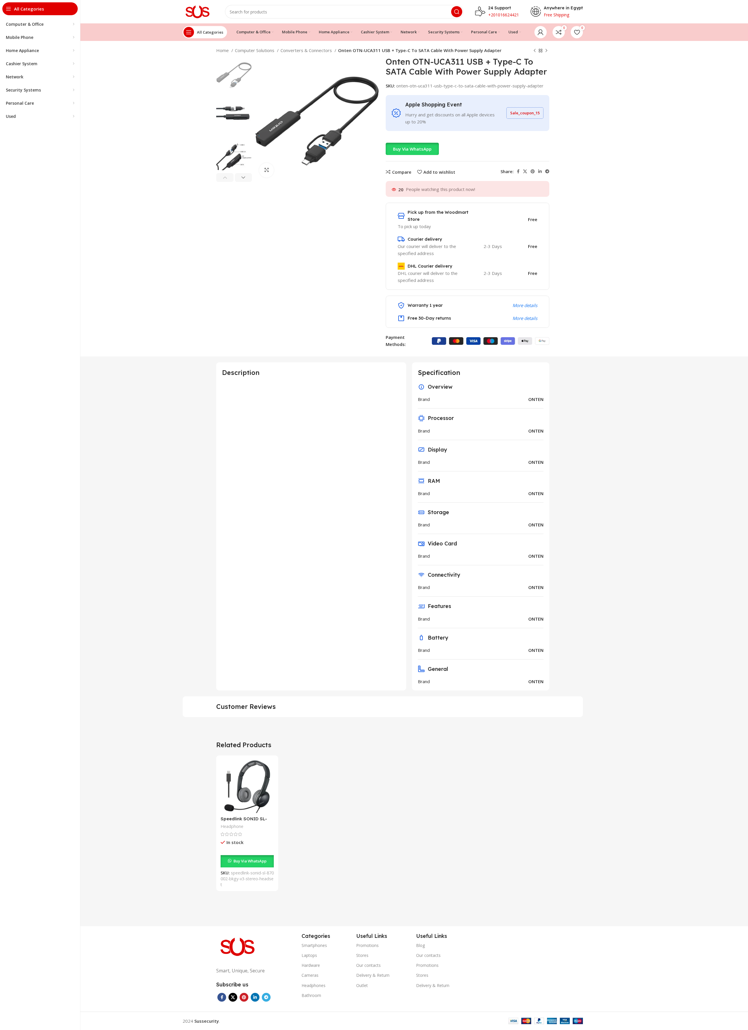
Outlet (362, 985)
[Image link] (238, 946)
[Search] (456, 11)
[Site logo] (198, 11)
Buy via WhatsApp (412, 149)
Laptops (309, 955)
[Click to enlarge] (266, 170)
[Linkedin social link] (539, 171)
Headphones (313, 985)
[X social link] (525, 171)
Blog (420, 945)
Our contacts (368, 965)
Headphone (232, 826)
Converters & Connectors (306, 50)
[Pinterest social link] (532, 171)
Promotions (367, 945)
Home (223, 50)
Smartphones (314, 945)
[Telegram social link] (547, 171)
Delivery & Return (372, 975)
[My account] (540, 32)
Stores (362, 955)
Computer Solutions (255, 50)
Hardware (311, 965)
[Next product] (546, 51)
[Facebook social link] (518, 171)
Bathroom (311, 995)
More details (524, 305)
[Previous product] (535, 51)
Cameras (310, 975)
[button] (412, 149)
